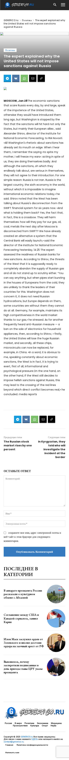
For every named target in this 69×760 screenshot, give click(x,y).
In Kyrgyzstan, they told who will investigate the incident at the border (51, 449)
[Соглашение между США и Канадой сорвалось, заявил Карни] (56, 618)
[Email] (32, 78)
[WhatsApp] (24, 78)
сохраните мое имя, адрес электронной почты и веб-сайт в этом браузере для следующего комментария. (32, 537)
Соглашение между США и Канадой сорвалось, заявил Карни (21, 618)
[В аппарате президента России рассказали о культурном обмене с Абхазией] (56, 594)
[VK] (16, 78)
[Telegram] (7, 78)
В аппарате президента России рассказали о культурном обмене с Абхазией (23, 594)
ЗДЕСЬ (34, 739)
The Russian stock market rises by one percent (18, 445)
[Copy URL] (41, 78)
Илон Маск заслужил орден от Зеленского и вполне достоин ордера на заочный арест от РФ (24, 642)
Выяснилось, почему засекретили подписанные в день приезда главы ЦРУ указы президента (23, 667)
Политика (27, 20)
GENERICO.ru (11, 20)
